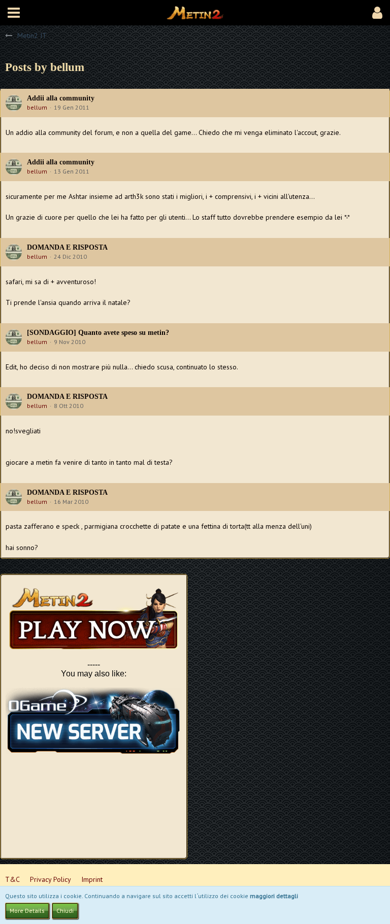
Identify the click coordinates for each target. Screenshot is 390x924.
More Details (27, 910)
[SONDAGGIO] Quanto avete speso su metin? (98, 332)
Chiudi (65, 910)
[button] (13, 13)
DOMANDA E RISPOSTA (67, 247)
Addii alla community (60, 98)
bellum (37, 107)
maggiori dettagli (274, 896)
